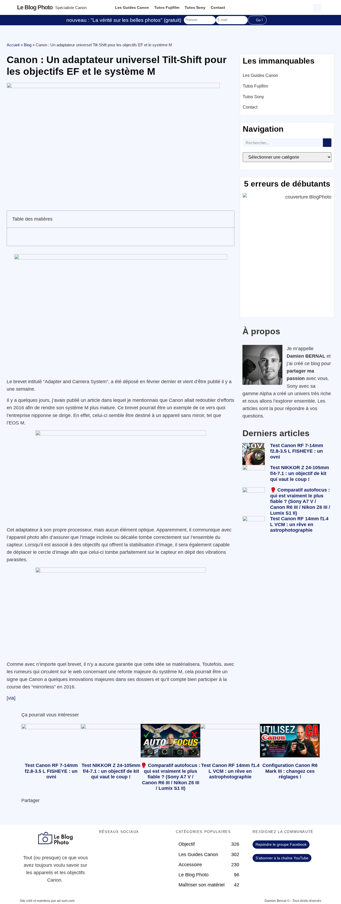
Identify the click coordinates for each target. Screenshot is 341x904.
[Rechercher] (327, 142)
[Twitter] (120, 847)
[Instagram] (149, 847)
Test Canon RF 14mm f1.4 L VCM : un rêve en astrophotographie (299, 524)
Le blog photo (34, 7)
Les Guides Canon (132, 7)
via (11, 698)
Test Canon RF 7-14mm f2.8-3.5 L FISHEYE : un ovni (296, 451)
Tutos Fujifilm (166, 7)
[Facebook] (105, 847)
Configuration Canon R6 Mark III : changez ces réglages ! (290, 771)
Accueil (13, 45)
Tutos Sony (195, 7)
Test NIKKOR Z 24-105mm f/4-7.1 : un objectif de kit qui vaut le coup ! (299, 473)
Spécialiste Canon (71, 7)
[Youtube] (135, 847)
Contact (218, 7)
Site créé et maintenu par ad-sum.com (47, 901)
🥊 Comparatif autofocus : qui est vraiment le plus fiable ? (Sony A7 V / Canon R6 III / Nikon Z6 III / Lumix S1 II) (300, 501)
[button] (318, 7)
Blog (27, 45)
